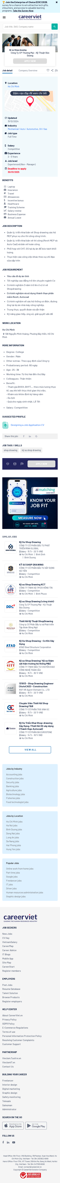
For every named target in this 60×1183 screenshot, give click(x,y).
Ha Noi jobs (11, 825)
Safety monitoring (11, 1097)
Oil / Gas (43, 129)
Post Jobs (7, 985)
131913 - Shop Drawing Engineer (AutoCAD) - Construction (36, 685)
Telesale (6, 1101)
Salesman (7, 1105)
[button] (57, 2)
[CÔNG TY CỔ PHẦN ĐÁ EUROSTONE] (11, 728)
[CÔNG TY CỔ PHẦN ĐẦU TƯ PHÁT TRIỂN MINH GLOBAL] (11, 547)
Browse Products (11, 997)
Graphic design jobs (16, 896)
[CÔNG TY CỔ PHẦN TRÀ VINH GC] (11, 708)
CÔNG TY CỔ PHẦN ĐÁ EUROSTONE (35, 732)
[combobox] (27, 27)
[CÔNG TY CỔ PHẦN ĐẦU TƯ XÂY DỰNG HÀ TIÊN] (11, 570)
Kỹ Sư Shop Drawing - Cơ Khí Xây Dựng (36, 642)
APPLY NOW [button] (30, 61)
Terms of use (8, 1031)
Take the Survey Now (23, 10)
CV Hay (5, 938)
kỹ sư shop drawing (31, 450)
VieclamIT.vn (8, 1062)
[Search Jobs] (55, 27)
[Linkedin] (8, 1142)
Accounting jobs (14, 774)
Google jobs (12, 876)
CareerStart (8, 966)
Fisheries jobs (13, 798)
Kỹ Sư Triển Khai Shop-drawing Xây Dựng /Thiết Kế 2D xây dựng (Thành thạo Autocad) (36, 725)
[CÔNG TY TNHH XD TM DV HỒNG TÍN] (11, 590)
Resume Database (11, 989)
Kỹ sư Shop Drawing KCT (32, 584)
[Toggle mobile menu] (4, 17)
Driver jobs (11, 888)
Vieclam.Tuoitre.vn (11, 1058)
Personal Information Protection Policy (22, 1036)
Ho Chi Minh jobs (14, 821)
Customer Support (11, 1044)
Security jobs (12, 782)
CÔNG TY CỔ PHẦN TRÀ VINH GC (34, 709)
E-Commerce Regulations (15, 1027)
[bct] (30, 1174)
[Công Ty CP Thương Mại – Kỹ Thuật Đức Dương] (11, 607)
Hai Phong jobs (13, 845)
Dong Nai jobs (13, 833)
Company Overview (28, 70)
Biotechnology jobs (15, 794)
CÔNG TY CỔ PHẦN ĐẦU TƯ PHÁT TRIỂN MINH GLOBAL (34, 547)
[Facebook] (3, 1142)
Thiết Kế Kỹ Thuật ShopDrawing (36, 621)
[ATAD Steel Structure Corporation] (11, 646)
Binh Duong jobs (14, 829)
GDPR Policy (8, 1023)
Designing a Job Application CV (27, 424)
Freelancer (7, 1080)
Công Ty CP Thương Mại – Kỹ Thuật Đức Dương (30, 54)
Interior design (9, 1084)
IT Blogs (6, 954)
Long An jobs (12, 837)
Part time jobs (13, 872)
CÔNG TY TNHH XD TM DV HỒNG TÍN (35, 587)
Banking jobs (12, 786)
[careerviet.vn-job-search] (13, 1126)
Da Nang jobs (12, 841)
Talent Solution (10, 993)
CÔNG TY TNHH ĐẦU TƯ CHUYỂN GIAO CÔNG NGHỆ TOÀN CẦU (37, 668)
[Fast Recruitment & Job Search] (30, 17)
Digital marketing (11, 1088)
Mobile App (7, 958)
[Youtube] (13, 1142)
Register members (11, 970)
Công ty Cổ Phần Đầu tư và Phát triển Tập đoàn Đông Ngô (36, 626)
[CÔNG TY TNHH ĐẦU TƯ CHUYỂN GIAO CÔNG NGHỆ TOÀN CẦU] (11, 666)
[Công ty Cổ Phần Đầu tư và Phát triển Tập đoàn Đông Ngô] (11, 626)
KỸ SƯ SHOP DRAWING (31, 564)
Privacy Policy (9, 1019)
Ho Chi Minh (13, 86)
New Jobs (7, 933)
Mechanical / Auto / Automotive (23, 129)
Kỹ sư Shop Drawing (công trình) (36, 601)
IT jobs (9, 884)
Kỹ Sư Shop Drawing (30, 541)
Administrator (9, 1109)
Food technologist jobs (17, 802)
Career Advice (9, 950)
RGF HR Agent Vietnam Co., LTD (34, 689)
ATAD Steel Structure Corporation (35, 647)
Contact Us (8, 1066)
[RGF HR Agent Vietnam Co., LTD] (11, 689)
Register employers (12, 1001)
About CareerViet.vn (12, 1015)
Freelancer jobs (14, 880)
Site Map (6, 962)
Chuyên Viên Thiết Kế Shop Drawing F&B (33, 705)
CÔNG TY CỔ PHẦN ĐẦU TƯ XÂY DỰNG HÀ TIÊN (36, 569)
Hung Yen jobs (13, 849)
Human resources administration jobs (24, 892)
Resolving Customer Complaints (18, 1040)
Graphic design (9, 1092)
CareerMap (7, 946)
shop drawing (10, 450)
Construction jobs (15, 778)
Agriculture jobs (14, 790)
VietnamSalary (9, 942)
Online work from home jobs (19, 868)
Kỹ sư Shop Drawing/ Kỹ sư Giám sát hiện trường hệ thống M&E (36, 662)
